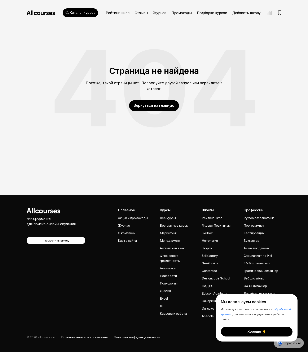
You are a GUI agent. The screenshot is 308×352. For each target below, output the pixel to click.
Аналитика (168, 268)
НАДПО (208, 286)
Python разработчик (259, 218)
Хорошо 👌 (256, 331)
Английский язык (172, 248)
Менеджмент (170, 241)
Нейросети (168, 276)
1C (161, 306)
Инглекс (208, 308)
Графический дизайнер (261, 271)
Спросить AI (292, 343)
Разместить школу (56, 240)
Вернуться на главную (154, 105)
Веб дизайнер (254, 278)
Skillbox (207, 233)
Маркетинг (168, 233)
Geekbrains (210, 263)
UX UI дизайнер (255, 286)
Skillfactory (210, 256)
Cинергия (209, 301)
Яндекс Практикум (216, 225)
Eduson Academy (214, 293)
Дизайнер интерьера (259, 293)
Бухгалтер (251, 241)
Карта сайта (127, 241)
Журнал (159, 13)
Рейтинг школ (117, 13)
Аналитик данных (256, 248)
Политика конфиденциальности (137, 337)
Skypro (207, 248)
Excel (164, 298)
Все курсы (168, 218)
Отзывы (141, 13)
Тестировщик (254, 233)
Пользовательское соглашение (84, 337)
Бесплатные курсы (174, 225)
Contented (209, 271)
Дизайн (165, 291)
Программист (254, 225)
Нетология (210, 241)
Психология (168, 283)
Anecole (208, 316)
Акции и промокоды (133, 218)
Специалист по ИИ (258, 256)
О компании (126, 233)
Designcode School (216, 278)
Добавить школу (246, 13)
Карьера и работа (173, 314)
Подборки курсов (212, 13)
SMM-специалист (257, 263)
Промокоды (181, 13)
